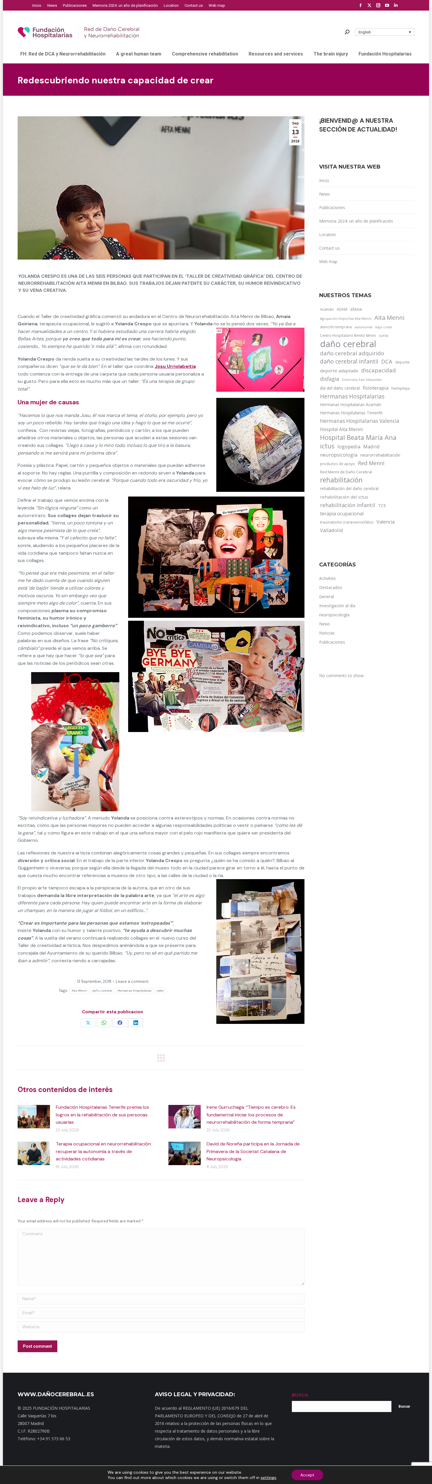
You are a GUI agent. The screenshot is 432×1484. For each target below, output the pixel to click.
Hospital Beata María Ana (358, 437)
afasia (356, 309)
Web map (328, 261)
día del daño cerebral (340, 388)
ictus (327, 446)
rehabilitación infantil (347, 505)
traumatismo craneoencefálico (347, 522)
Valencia (385, 522)
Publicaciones (332, 207)
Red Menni (371, 463)
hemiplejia (400, 388)
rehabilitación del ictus (344, 497)
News (324, 194)
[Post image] (34, 1116)
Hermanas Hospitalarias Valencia (359, 421)
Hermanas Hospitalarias (135, 990)
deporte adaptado (339, 370)
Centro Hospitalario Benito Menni (348, 335)
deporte (402, 362)
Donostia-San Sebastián (362, 379)
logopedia (348, 446)
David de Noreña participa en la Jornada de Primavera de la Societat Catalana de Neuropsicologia (253, 1151)
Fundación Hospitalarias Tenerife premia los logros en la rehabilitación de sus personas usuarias (102, 1114)
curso (384, 335)
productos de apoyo (337, 463)
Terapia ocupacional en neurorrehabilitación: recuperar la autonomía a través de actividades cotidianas (104, 1151)
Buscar (404, 1406)
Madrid (371, 446)
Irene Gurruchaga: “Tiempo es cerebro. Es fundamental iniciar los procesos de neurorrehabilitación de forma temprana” (251, 1114)
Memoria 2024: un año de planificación (356, 221)
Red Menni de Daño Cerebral (346, 472)
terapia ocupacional (342, 513)
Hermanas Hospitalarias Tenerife (351, 412)
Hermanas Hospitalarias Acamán (350, 404)
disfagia (329, 378)
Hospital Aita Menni (341, 429)
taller (160, 990)
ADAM (342, 309)
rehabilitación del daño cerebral (349, 488)
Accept (307, 1475)
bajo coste (383, 327)
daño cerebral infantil (349, 361)
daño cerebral (102, 990)
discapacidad (378, 370)
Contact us (329, 248)
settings (268, 1477)
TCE (382, 505)
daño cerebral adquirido (352, 353)
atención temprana (336, 326)
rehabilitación (341, 480)
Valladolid (331, 530)
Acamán (327, 309)
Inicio (324, 180)
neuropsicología (338, 454)
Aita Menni (79, 990)
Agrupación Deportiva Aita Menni (345, 319)
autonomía (363, 327)
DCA (386, 361)
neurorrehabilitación (380, 455)
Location (327, 234)
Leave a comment (132, 981)
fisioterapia (376, 387)
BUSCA (300, 1395)
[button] (385, 32)
